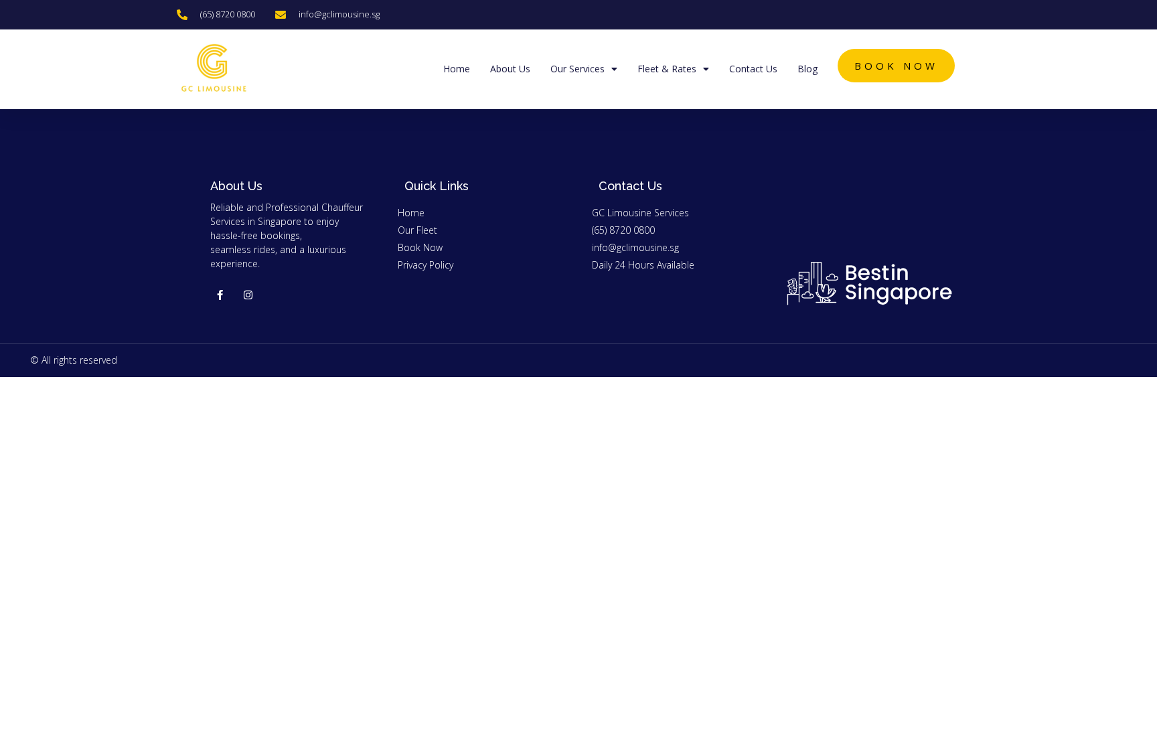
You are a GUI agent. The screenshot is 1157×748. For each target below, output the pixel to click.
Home (456, 68)
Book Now (896, 65)
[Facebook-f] (220, 295)
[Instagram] (248, 295)
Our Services (577, 68)
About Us (510, 68)
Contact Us (753, 68)
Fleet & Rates (666, 68)
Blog (807, 68)
